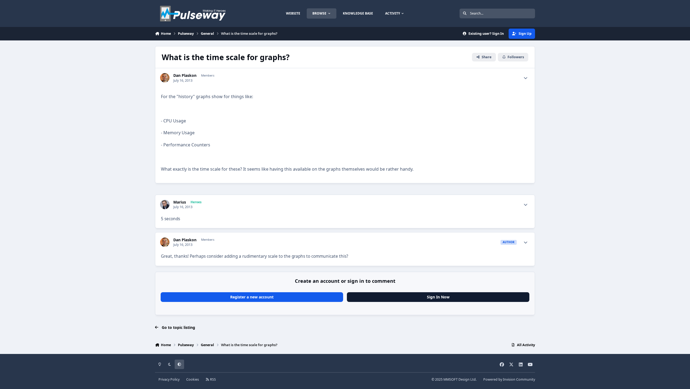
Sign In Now (438, 297)
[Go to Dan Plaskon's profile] (165, 77)
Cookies (192, 379)
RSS (212, 379)
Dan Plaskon (184, 75)
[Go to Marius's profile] (165, 204)
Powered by (509, 379)
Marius (179, 202)
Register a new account (252, 297)
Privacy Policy (169, 379)
